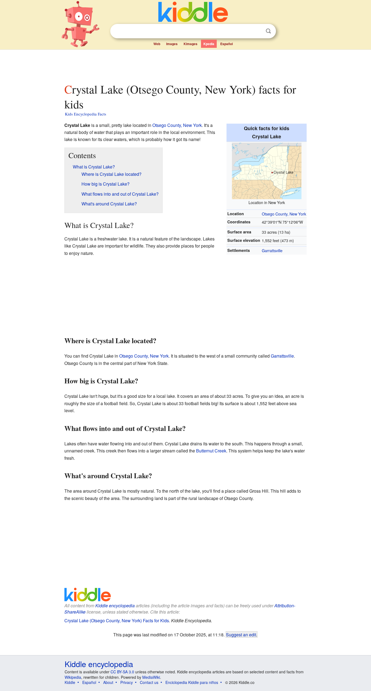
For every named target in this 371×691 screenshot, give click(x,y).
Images (172, 43)
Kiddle (70, 682)
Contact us (149, 682)
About (108, 682)
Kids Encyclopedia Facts (85, 114)
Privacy (126, 682)
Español (226, 43)
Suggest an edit (241, 634)
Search (268, 31)
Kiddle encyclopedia (115, 605)
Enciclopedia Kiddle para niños (191, 682)
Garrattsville (272, 250)
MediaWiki (151, 677)
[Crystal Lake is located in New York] (266, 170)
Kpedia (208, 43)
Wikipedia (73, 677)
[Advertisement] (185, 65)
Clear (257, 31)
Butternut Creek (211, 451)
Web (156, 43)
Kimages (190, 43)
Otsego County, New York (284, 214)
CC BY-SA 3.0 (122, 671)
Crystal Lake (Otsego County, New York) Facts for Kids (116, 620)
